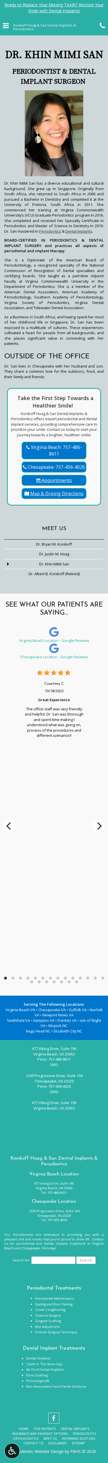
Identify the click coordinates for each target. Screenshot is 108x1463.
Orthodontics (25, 1438)
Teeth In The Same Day (44, 1364)
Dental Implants (78, 231)
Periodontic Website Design (38, 1451)
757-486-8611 (59, 1059)
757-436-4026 (59, 1086)
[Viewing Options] (12, 1451)
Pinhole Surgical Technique (56, 1332)
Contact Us (33, 1443)
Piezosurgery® (37, 1380)
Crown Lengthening (50, 1309)
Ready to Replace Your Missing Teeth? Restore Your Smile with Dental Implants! (54, 8)
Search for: (22, 1260)
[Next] (98, 826)
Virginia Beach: (56, 450)
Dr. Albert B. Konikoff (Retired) (54, 573)
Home (24, 1428)
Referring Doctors (78, 1438)
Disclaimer (57, 1443)
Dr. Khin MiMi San (54, 564)
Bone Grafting (37, 1375)
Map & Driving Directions (56, 493)
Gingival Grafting (48, 1321)
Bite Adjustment (47, 1326)
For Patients (45, 1428)
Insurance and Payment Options (40, 1433)
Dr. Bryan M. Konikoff (54, 544)
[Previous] (9, 826)
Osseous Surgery (48, 1315)
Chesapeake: (55, 467)
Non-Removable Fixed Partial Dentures (56, 1386)
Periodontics (50, 231)
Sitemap (78, 1443)
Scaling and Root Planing (54, 1304)
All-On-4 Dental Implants (45, 1369)
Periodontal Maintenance (54, 1298)
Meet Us (54, 528)
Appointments (56, 480)
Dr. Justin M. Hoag (54, 553)
